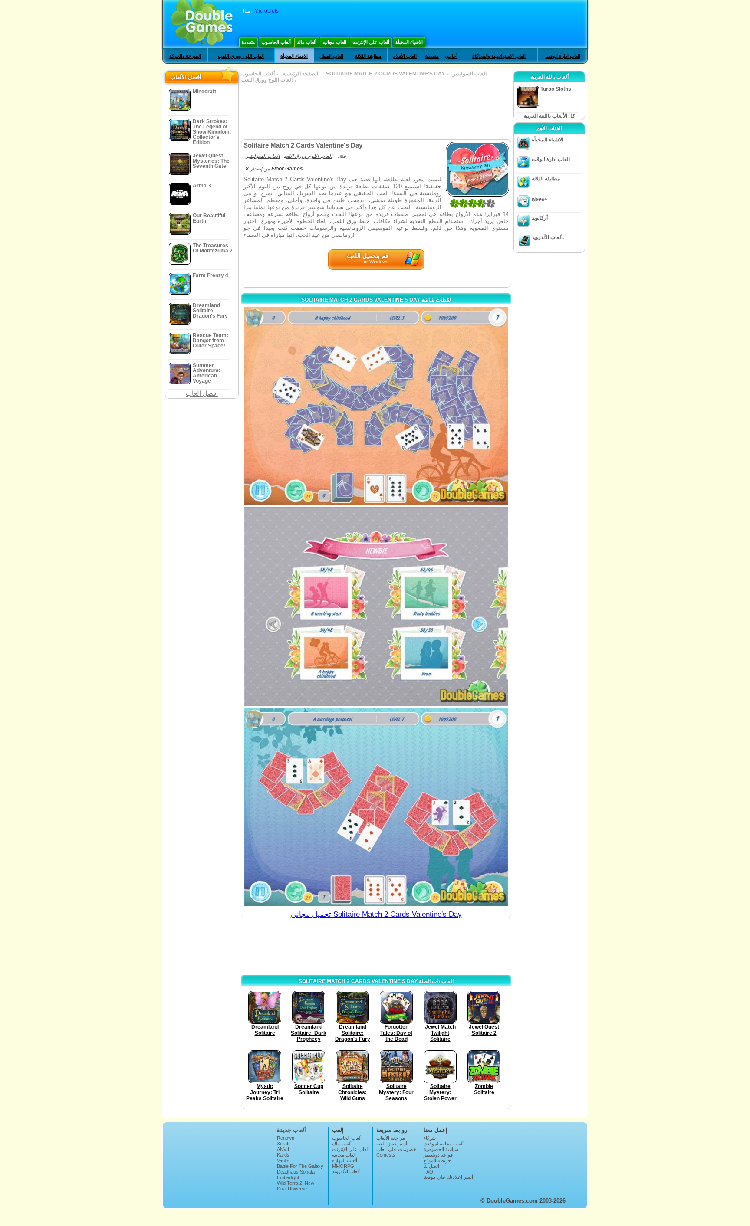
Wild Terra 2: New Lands (295, 1185)
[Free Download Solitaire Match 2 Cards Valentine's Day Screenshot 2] (376, 606)
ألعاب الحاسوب (276, 42)
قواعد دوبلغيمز (438, 1154)
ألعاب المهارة (344, 1160)
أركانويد (540, 218)
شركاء (430, 1138)
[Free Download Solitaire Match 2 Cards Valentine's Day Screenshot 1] (376, 406)
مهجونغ (539, 198)
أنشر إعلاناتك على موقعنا (448, 1177)
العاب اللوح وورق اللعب (241, 56)
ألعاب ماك (306, 42)
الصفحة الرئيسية (300, 74)
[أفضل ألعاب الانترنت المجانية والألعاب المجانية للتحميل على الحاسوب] (202, 24)
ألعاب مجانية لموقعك (444, 1143)
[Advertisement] (375, 111)
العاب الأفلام (405, 56)
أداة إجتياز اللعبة (391, 1143)
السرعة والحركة (185, 56)
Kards (283, 1154)
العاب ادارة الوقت (563, 56)
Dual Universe (292, 1188)
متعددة (248, 42)
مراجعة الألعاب (390, 1138)
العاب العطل (331, 56)
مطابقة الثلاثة (368, 56)
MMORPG (343, 1166)
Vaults (283, 1160)
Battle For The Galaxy (300, 1166)
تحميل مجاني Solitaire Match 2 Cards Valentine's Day (376, 914)
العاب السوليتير (470, 74)
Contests (385, 1154)
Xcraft (283, 1143)
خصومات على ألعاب (396, 1149)
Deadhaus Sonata (296, 1171)
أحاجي (451, 56)
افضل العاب (202, 393)
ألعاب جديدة (291, 1130)
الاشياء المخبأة (409, 42)
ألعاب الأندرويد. (548, 237)
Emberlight (288, 1177)
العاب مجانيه (334, 42)
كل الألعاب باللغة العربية (549, 116)
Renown (285, 1138)
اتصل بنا (431, 1166)
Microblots (266, 11)
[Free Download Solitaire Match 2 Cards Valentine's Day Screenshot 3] (376, 807)
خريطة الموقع (437, 1160)
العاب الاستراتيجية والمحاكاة (499, 56)
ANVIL (283, 1149)
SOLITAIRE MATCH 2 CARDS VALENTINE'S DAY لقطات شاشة (376, 300)
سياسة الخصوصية (441, 1149)
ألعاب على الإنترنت (370, 42)
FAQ (428, 1171)
